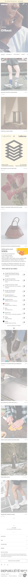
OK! (14, 328)
